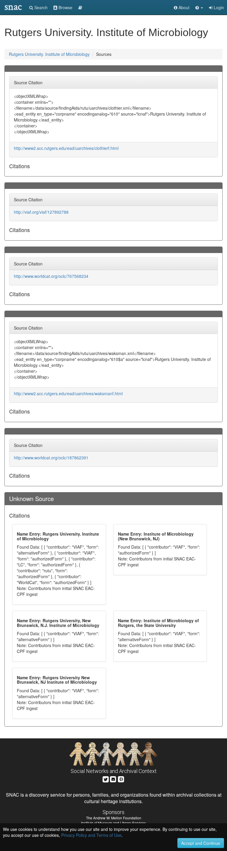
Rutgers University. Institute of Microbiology (49, 54)
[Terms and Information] (121, 778)
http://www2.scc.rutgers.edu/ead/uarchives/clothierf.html (66, 148)
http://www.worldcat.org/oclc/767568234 (51, 276)
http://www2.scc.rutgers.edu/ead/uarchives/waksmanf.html (68, 393)
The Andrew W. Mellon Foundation (113, 817)
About (183, 7)
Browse (64, 7)
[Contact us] (113, 778)
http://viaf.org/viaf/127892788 (41, 212)
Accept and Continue (200, 843)
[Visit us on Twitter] (106, 778)
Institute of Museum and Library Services (113, 822)
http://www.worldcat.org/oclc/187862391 (51, 458)
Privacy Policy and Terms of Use (91, 835)
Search (40, 7)
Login (218, 7)
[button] (199, 7)
